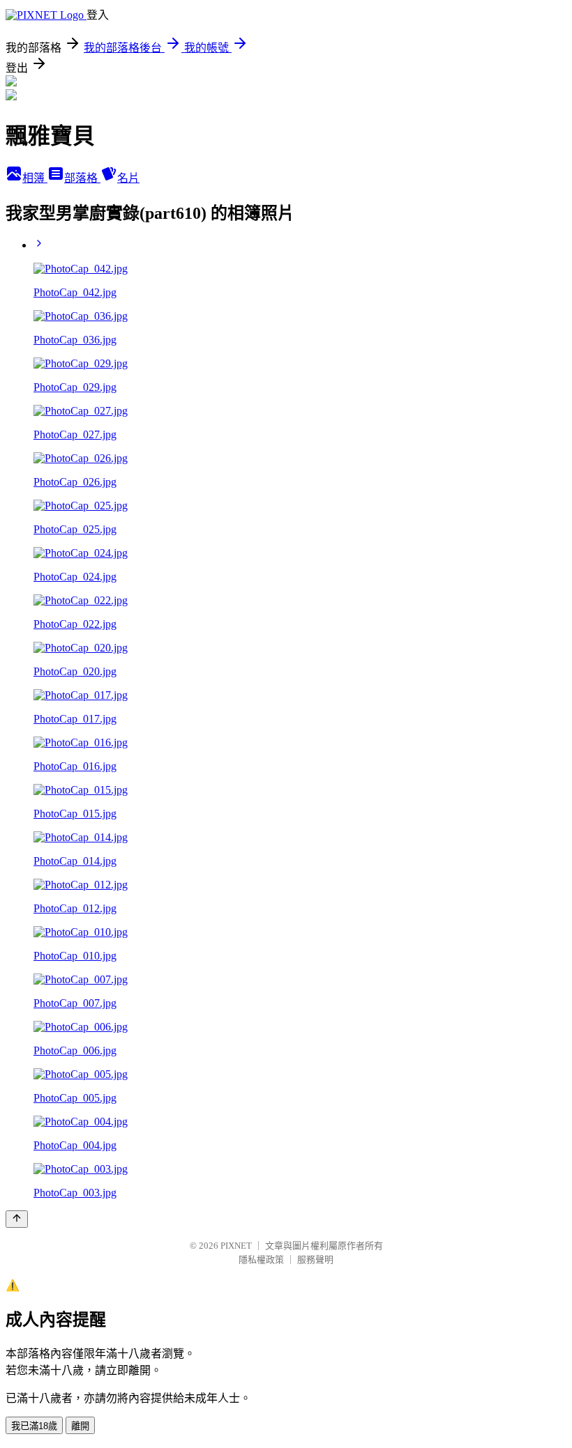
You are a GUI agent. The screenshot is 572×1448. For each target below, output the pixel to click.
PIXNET (236, 1245)
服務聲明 (315, 1259)
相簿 (34, 178)
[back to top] (17, 1219)
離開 (80, 1426)
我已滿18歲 (34, 1426)
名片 (128, 178)
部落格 (82, 178)
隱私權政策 (261, 1259)
